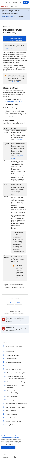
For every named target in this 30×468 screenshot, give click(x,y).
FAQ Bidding (10, 400)
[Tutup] (29, 10)
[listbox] (8, 457)
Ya (11, 302)
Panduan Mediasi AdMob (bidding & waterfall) (15, 347)
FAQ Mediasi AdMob (11, 410)
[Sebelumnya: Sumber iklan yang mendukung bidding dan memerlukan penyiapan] (5, 38)
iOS (17, 82)
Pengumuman (14, 6)
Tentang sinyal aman (12, 396)
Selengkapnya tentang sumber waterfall (16, 403)
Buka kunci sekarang (8, 447)
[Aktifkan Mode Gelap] (15, 457)
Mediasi (5, 342)
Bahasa (6, 454)
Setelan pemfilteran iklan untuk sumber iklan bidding (15, 392)
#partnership (8, 48)
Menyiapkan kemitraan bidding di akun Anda (15, 386)
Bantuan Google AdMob (11, 2)
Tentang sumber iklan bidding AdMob (17, 373)
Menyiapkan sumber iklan (12, 355)
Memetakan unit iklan (11, 358)
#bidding (22, 47)
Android (10, 82)
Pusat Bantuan (5, 6)
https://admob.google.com (12, 101)
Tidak (18, 302)
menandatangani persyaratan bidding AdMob (17, 156)
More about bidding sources (13, 369)
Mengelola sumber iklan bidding (16, 382)
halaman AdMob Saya (7, 16)
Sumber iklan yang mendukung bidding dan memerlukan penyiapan (16, 377)
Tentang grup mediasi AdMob (13, 362)
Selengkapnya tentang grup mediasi (15, 407)
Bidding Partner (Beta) (11, 418)
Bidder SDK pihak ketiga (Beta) (14, 421)
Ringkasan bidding (10, 351)
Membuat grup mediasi (12, 366)
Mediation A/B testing (11, 414)
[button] (2, 2)
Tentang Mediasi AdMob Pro (13, 425)
